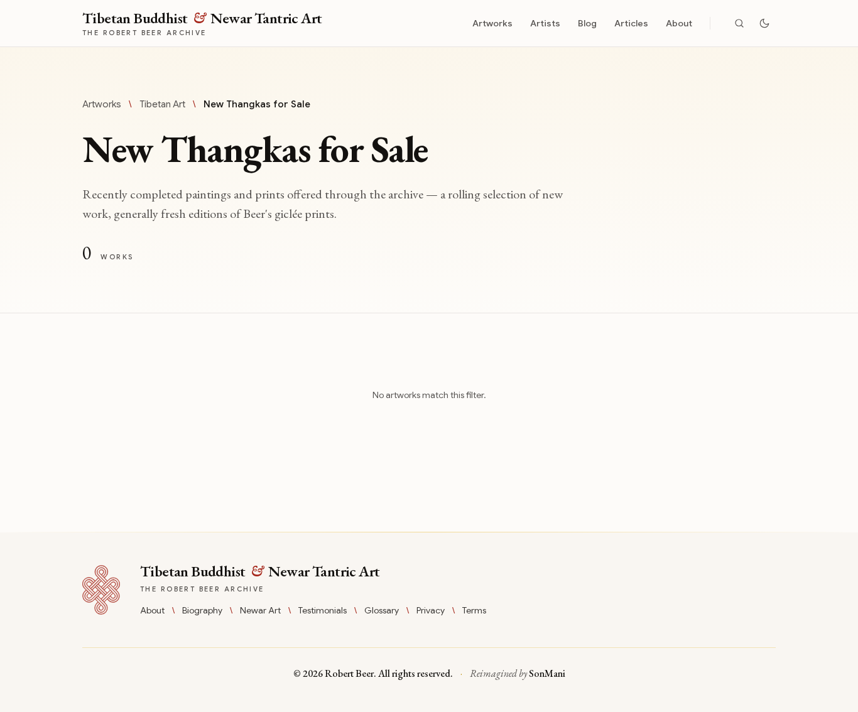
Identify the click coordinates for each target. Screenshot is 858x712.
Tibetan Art (162, 104)
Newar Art (260, 610)
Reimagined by (517, 673)
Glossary (381, 610)
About (679, 23)
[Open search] (739, 23)
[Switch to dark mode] (764, 23)
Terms (474, 610)
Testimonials (322, 610)
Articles (631, 23)
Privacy (430, 610)
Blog (587, 23)
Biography (202, 610)
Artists (545, 23)
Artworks (492, 23)
